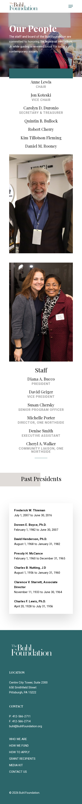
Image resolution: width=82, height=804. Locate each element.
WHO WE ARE (18, 739)
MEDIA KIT (16, 765)
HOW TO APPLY (19, 752)
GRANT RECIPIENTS (22, 758)
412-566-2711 (21, 716)
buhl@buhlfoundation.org (25, 726)
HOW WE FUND (19, 745)
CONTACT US (18, 772)
